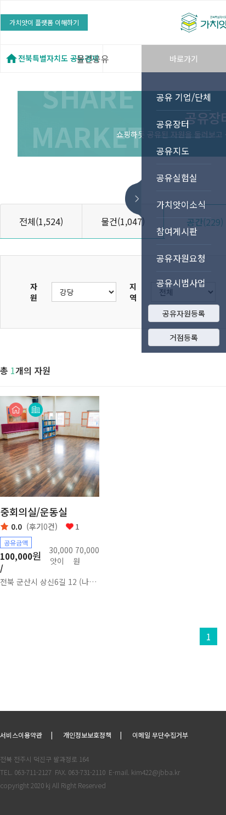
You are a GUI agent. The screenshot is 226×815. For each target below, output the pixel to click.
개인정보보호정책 (87, 734)
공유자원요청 (181, 258)
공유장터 (172, 123)
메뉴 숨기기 (137, 199)
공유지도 (172, 150)
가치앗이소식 (181, 204)
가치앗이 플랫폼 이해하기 (44, 22)
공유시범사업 (181, 282)
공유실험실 (176, 177)
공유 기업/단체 (183, 97)
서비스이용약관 (21, 734)
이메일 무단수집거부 (160, 734)
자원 (33, 292)
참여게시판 (176, 231)
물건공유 (92, 58)
